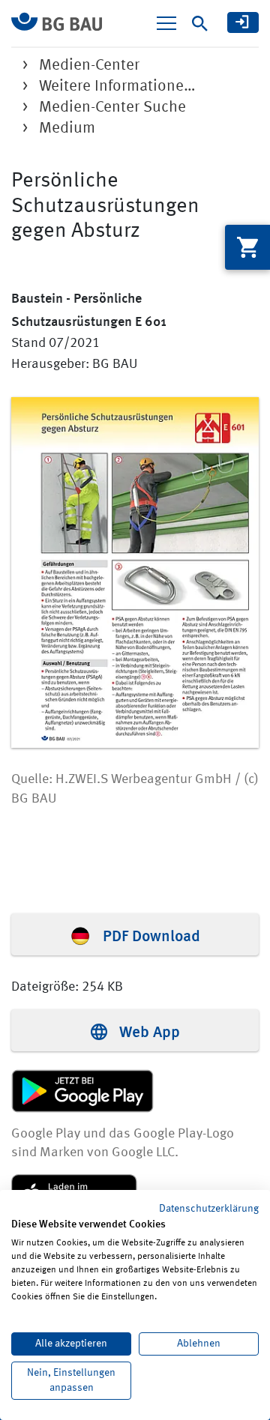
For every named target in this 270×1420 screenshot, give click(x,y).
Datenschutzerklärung (209, 1208)
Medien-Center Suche (112, 107)
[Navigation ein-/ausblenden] (166, 23)
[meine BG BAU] (243, 22)
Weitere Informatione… (117, 86)
